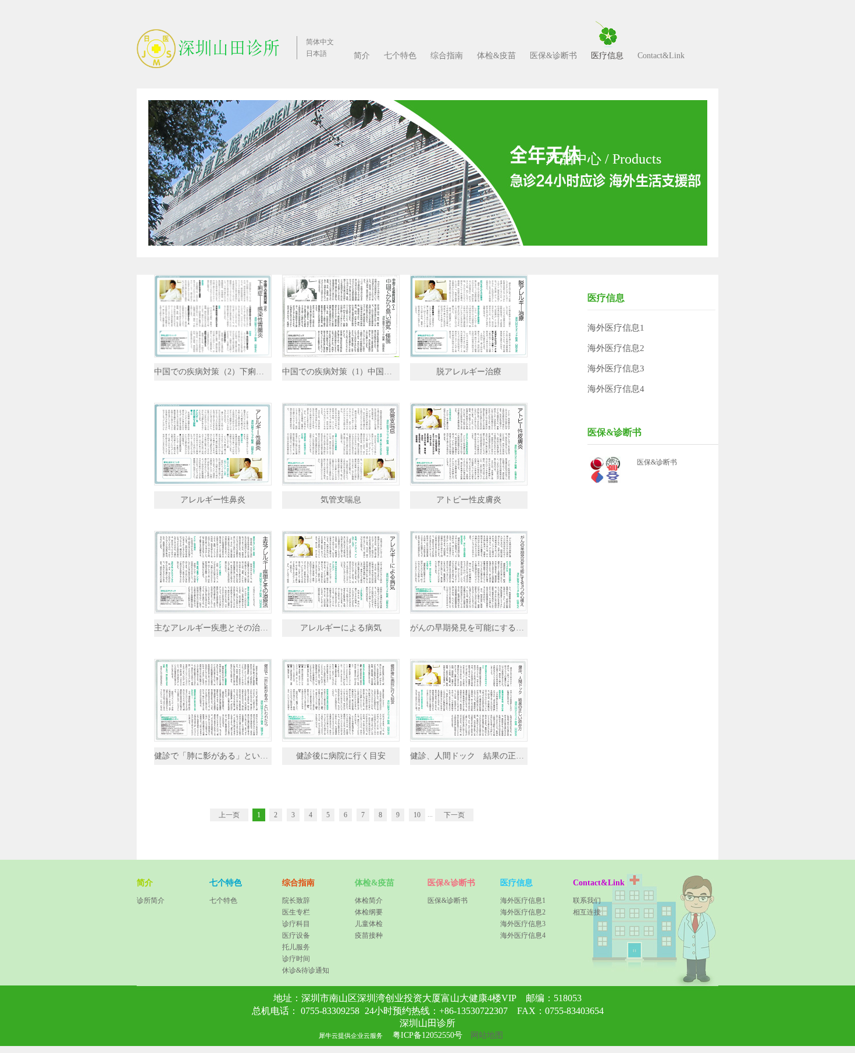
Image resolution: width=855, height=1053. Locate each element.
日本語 (316, 53)
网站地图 (484, 1035)
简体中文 (320, 42)
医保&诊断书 (657, 462)
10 (417, 815)
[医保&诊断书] (606, 460)
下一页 (454, 815)
